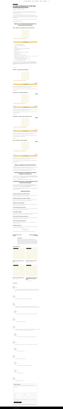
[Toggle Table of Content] (20, 21)
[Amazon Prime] (36, 153)
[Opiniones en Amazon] (14, 152)
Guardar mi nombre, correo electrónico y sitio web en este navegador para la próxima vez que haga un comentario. (25, 400)
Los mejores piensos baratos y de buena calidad (33, 235)
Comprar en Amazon (25, 84)
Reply (13, 288)
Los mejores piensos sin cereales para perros (17, 235)
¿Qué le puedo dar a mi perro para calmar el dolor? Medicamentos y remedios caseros (31, 278)
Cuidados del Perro (15, 4)
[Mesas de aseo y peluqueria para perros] (19, 270)
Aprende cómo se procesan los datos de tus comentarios (29, 404)
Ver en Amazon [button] (15, 67)
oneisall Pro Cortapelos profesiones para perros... (19, 80)
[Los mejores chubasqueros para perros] (32, 254)
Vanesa (14, 286)
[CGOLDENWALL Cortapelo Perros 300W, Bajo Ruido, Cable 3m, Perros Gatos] (25, 122)
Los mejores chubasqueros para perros (31, 260)
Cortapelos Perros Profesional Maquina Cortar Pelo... (20, 38)
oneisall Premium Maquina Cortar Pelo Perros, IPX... (19, 103)
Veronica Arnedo (14, 9)
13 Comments (23, 9)
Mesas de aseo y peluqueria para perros (18, 277)
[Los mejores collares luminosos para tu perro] (19, 254)
